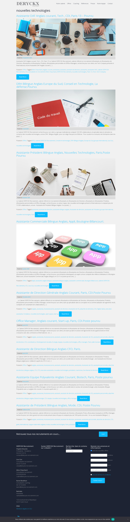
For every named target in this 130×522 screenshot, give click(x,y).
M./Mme (110, 455)
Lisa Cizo (110, 141)
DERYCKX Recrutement (64, 72)
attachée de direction (86, 309)
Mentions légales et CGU (24, 509)
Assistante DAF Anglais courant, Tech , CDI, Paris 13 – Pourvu (54, 16)
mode (48, 424)
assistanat (56, 70)
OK (113, 519)
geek (17, 424)
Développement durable (44, 342)
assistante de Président (92, 209)
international (24, 424)
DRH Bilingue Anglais (76, 141)
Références (84, 4)
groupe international (100, 141)
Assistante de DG (74, 309)
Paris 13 (89, 72)
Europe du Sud (88, 141)
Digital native (101, 309)
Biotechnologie (39, 398)
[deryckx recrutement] (27, 6)
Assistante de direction (77, 209)
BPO (33, 141)
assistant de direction (73, 70)
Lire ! (103, 434)
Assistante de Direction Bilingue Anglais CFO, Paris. (48, 349)
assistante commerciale (76, 281)
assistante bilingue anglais (61, 209)
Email (109, 470)
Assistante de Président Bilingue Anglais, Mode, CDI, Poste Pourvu (58, 405)
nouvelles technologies (79, 72)
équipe (60, 342)
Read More (22, 77)
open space (49, 314)
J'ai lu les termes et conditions (101, 475)
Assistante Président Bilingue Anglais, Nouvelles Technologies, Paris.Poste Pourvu (63, 154)
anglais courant (47, 70)
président (72, 370)
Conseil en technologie (63, 141)
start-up (56, 314)
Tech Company (101, 72)
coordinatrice (31, 342)
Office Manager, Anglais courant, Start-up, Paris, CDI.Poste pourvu (58, 321)
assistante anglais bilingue (44, 281)
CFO (38, 370)
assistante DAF (92, 70)
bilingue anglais (29, 370)
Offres (69, 4)
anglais (34, 309)
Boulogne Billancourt (91, 281)
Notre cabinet (60, 4)
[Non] (128, 519)
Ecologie (54, 342)
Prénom (110, 460)
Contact (110, 4)
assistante (83, 70)
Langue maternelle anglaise (37, 424)
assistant (63, 70)
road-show (79, 370)
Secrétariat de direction (90, 370)
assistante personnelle (100, 337)
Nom (109, 465)
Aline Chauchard (37, 70)
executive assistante (47, 370)
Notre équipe (101, 4)
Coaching (76, 4)
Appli (33, 281)
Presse (93, 4)
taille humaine (96, 342)
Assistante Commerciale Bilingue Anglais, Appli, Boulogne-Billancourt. (60, 221)
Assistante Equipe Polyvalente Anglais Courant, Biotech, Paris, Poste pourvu (64, 377)
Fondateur (26, 314)
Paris (32, 215)
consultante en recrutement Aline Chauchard (42, 72)
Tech (94, 72)
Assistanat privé (49, 309)
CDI (26, 72)
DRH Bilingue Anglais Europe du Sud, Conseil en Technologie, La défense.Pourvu (57, 85)
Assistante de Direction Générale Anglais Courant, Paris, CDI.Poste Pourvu (63, 292)
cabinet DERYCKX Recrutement (45, 141)
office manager (82, 342)
